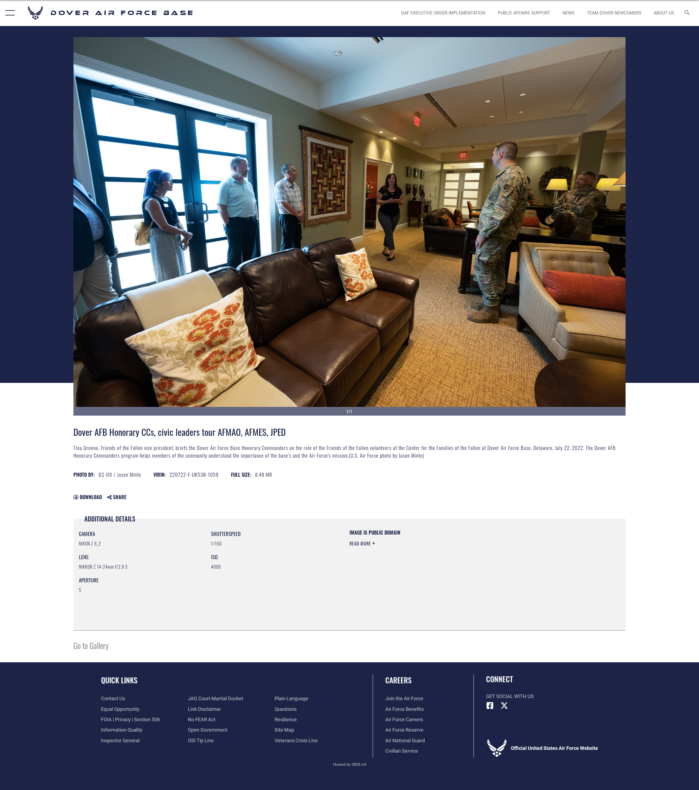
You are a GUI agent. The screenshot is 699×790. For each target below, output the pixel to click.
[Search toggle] (687, 13)
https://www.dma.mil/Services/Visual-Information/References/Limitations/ (414, 570)
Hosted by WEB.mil (349, 764)
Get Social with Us (510, 696)
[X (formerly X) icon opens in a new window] (504, 706)
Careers (398, 680)
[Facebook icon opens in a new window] (490, 706)
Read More (361, 543)
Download (90, 496)
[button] (9, 13)
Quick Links (119, 680)
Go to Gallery (91, 645)
